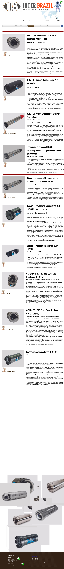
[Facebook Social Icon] (62, 26)
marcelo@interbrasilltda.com (12, 560)
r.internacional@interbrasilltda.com (13, 564)
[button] (42, 26)
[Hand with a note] (4, 54)
